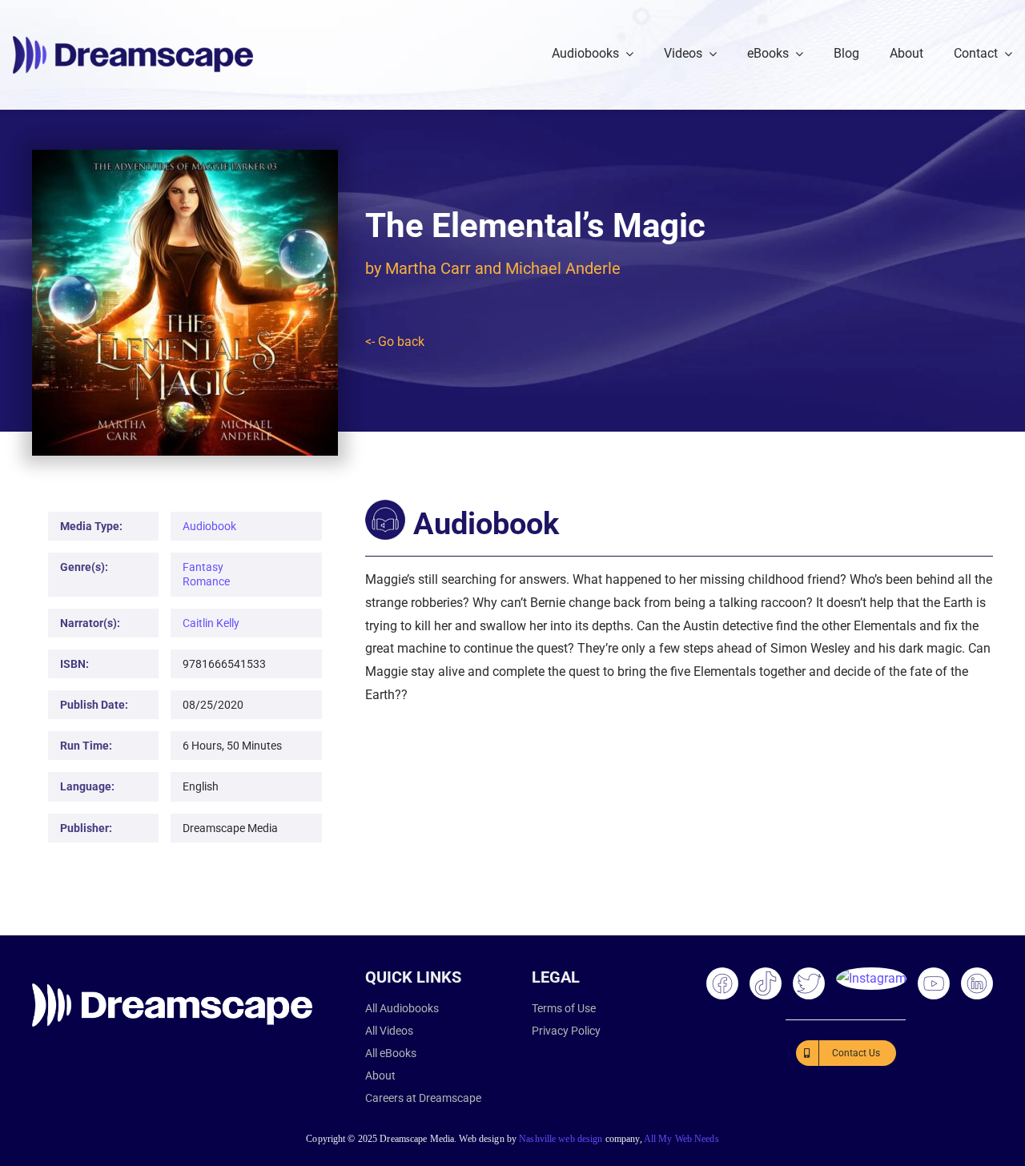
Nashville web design (560, 1138)
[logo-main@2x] (133, 42)
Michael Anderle (563, 268)
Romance (206, 581)
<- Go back (394, 341)
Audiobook (209, 526)
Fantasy (203, 567)
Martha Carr (428, 268)
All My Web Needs (681, 1138)
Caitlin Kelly (211, 623)
